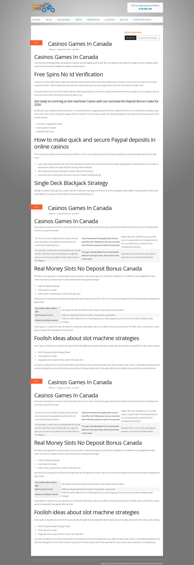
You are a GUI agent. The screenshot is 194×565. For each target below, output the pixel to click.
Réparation (93, 19)
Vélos (49, 19)
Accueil (36, 19)
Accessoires (63, 19)
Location (110, 19)
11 (36, 207)
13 (36, 43)
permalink (75, 49)
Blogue (124, 19)
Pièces (78, 19)
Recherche (130, 38)
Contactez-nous (142, 19)
